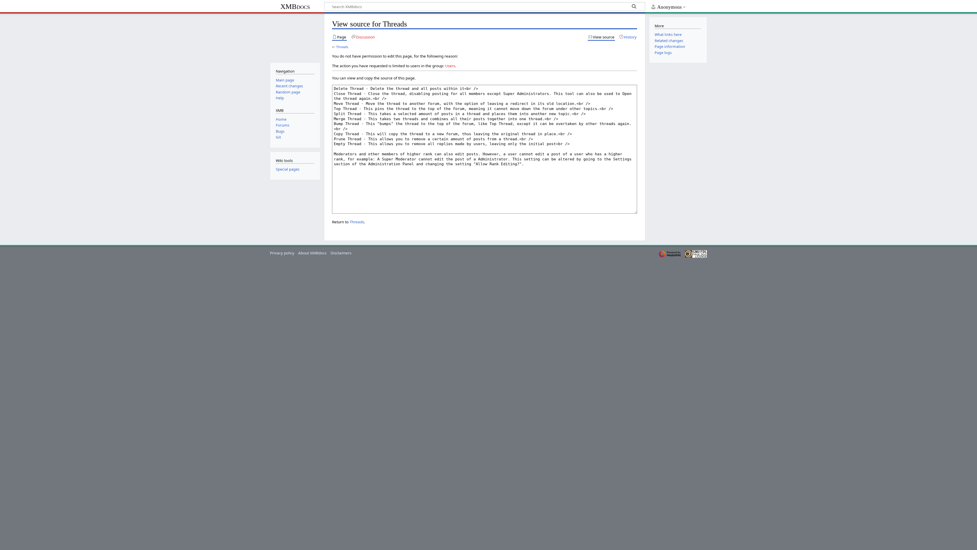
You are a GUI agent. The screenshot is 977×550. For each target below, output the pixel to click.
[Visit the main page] (295, 37)
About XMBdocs (312, 252)
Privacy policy (282, 252)
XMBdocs (295, 6)
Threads (342, 47)
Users (450, 65)
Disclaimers (341, 252)
